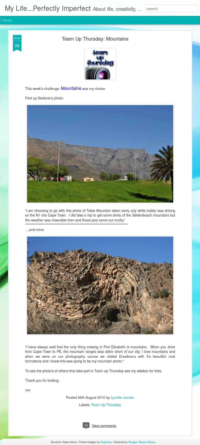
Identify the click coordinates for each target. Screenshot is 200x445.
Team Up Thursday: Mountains (95, 38)
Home (7, 20)
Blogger (133, 442)
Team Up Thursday (106, 404)
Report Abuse (147, 442)
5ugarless (106, 442)
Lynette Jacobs (122, 397)
